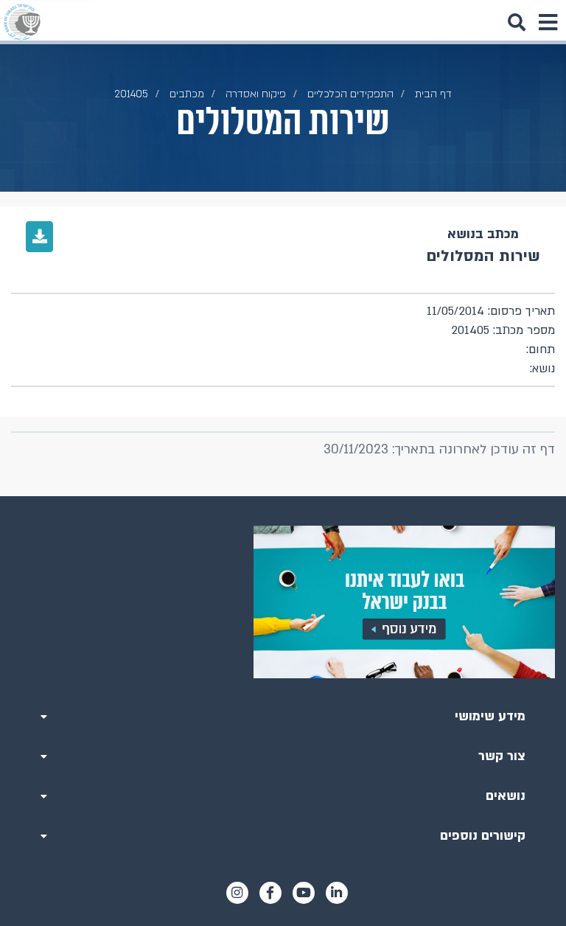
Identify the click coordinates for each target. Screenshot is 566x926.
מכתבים (187, 94)
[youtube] (304, 893)
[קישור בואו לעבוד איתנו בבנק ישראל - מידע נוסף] (283, 602)
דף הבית (433, 94)
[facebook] (270, 893)
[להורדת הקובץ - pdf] (39, 236)
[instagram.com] (237, 893)
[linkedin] (337, 893)
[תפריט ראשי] (547, 22)
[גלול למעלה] (283, 496)
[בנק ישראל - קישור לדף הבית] (22, 22)
